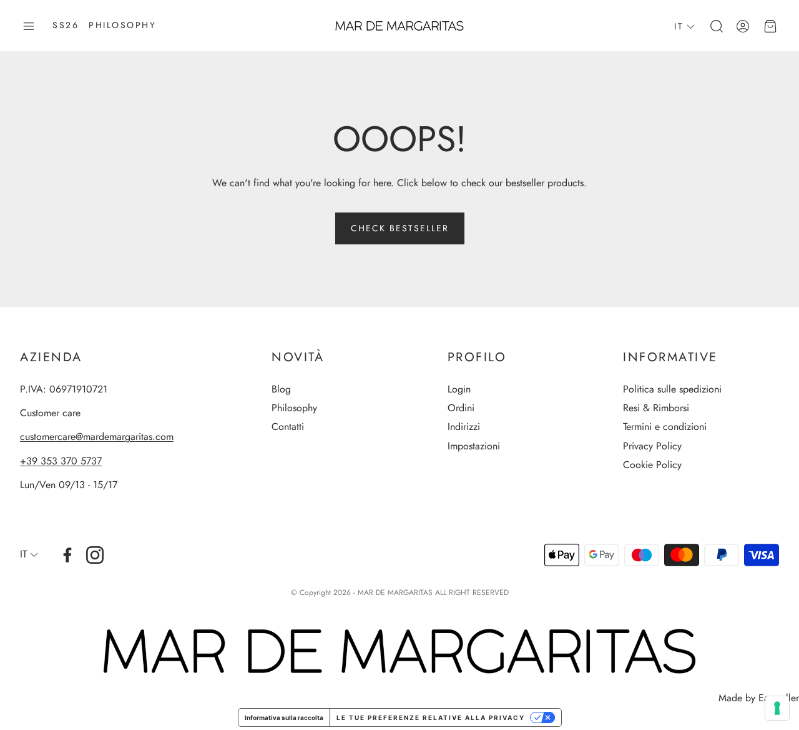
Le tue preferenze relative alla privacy (430, 717)
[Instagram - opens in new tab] (95, 555)
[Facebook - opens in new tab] (67, 555)
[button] (28, 26)
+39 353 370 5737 (61, 461)
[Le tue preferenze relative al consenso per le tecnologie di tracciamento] (777, 708)
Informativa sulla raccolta (284, 717)
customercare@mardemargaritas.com (97, 436)
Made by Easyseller (758, 698)
